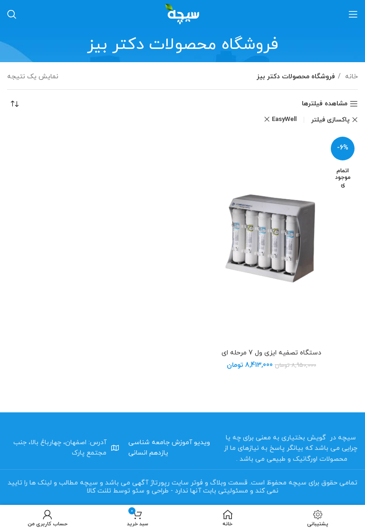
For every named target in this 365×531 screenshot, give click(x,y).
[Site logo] (182, 13)
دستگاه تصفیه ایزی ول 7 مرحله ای (271, 352)
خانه (350, 76)
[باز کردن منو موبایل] (353, 14)
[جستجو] (11, 14)
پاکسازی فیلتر (330, 120)
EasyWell (284, 119)
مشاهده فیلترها (324, 104)
